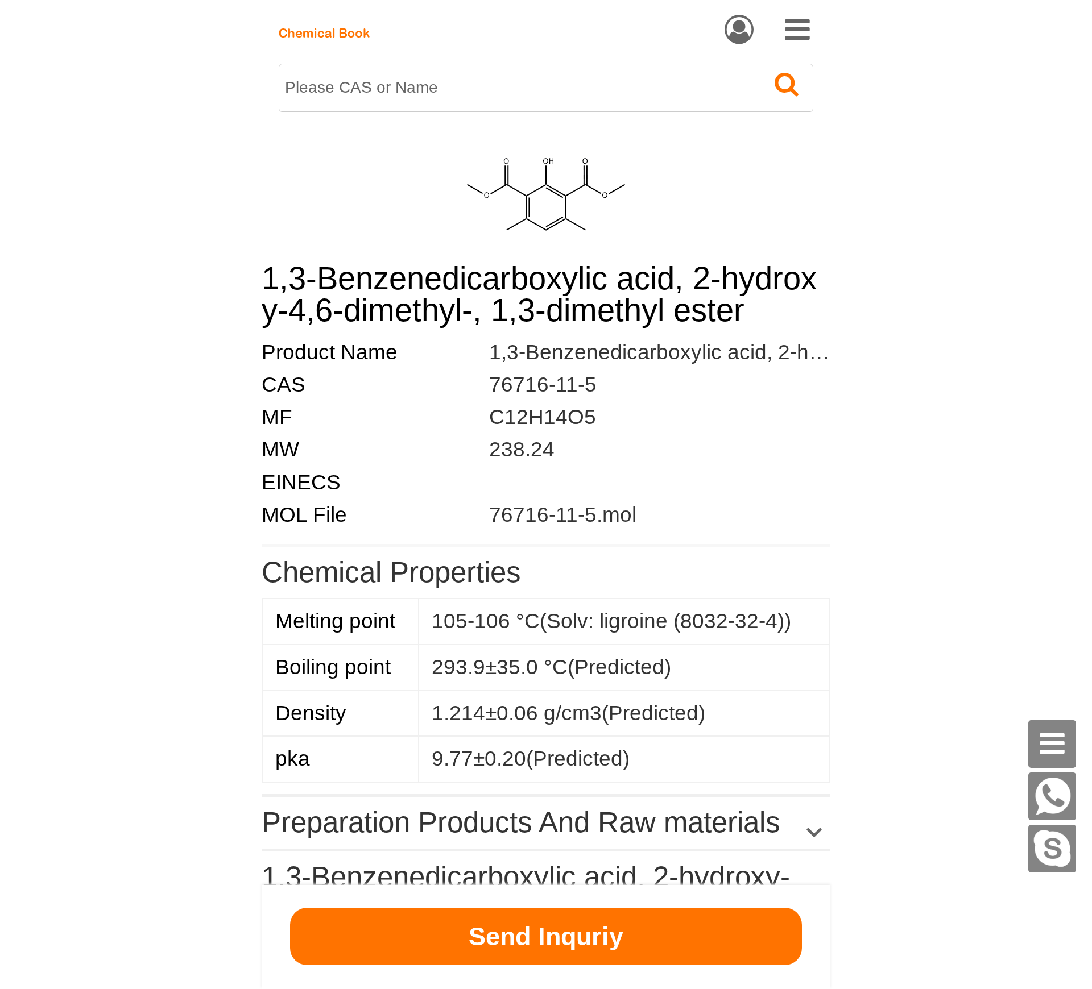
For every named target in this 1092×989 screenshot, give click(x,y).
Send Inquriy (546, 936)
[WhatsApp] (1052, 796)
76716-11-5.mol (562, 514)
